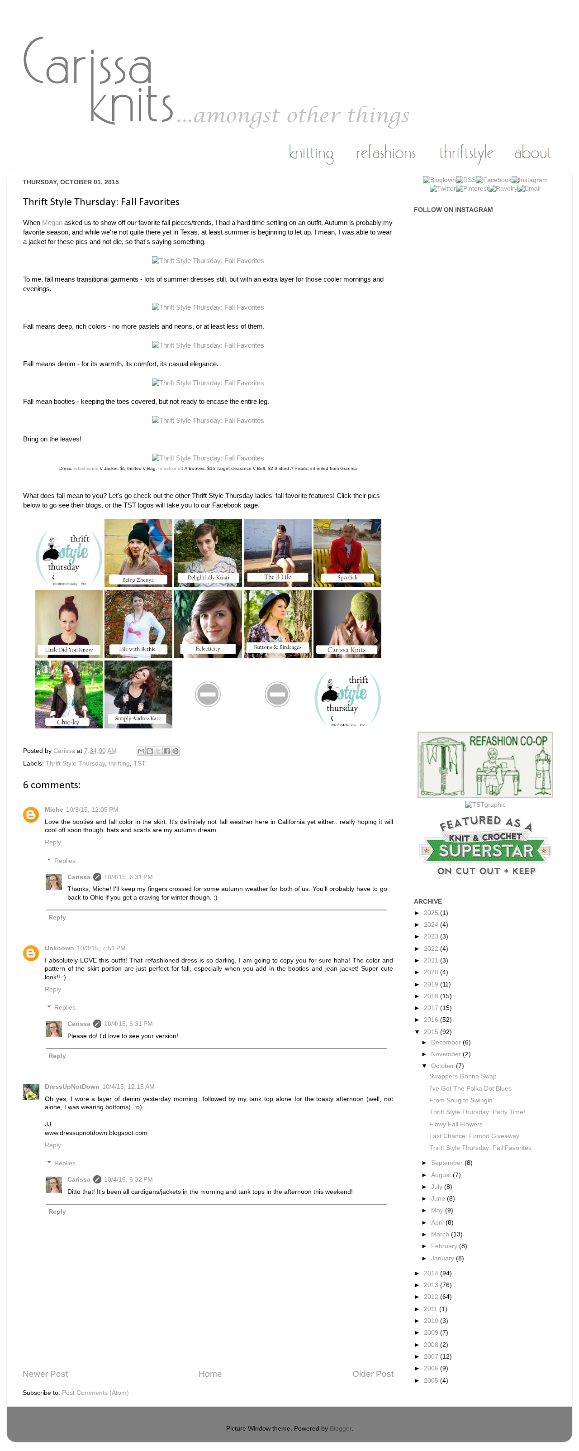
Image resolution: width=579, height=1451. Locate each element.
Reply (53, 842)
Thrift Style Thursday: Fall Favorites (480, 1148)
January (443, 1258)
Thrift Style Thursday (75, 763)
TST (139, 763)
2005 (432, 1380)
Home (210, 1374)
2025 (432, 913)
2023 (432, 936)
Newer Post (45, 1374)
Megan (52, 222)
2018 (432, 996)
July (437, 1186)
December (447, 1042)
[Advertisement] (490, 364)
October (443, 1066)
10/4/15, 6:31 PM (128, 877)
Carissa (78, 877)
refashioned (86, 468)
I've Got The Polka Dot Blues (470, 1088)
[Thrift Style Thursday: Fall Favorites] (208, 260)
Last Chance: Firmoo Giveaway (474, 1136)
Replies (65, 860)
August (442, 1175)
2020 (432, 972)
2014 (432, 1273)
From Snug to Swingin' (461, 1100)
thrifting (119, 763)
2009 (432, 1332)
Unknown (59, 948)
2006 (432, 1368)
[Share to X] (158, 751)
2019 (432, 984)
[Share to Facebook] (166, 751)
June (439, 1198)
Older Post (373, 1374)
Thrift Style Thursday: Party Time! (477, 1112)
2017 (432, 1008)
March (441, 1234)
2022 (432, 948)
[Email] (529, 188)
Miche (54, 809)
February (445, 1246)
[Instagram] (530, 180)
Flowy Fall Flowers (456, 1124)
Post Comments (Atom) (95, 1392)
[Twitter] (443, 188)
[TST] (485, 804)
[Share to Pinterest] (175, 751)
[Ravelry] (503, 188)
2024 (432, 924)
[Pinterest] (472, 188)
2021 (432, 960)
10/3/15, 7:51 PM (101, 948)
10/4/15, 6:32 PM (128, 1179)
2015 (432, 1032)
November (447, 1054)
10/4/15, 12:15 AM (128, 1086)
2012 (432, 1296)
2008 (432, 1344)
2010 (432, 1320)
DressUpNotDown (72, 1086)
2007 (432, 1356)
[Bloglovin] (439, 180)
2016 (432, 1019)
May (438, 1210)
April (438, 1222)
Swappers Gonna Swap (463, 1076)
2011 (431, 1309)
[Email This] (141, 751)
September (448, 1162)
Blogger (340, 1428)
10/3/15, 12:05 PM (92, 809)
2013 (432, 1285)
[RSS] (466, 180)
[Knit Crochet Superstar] (485, 879)
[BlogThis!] (149, 751)
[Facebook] (494, 180)
